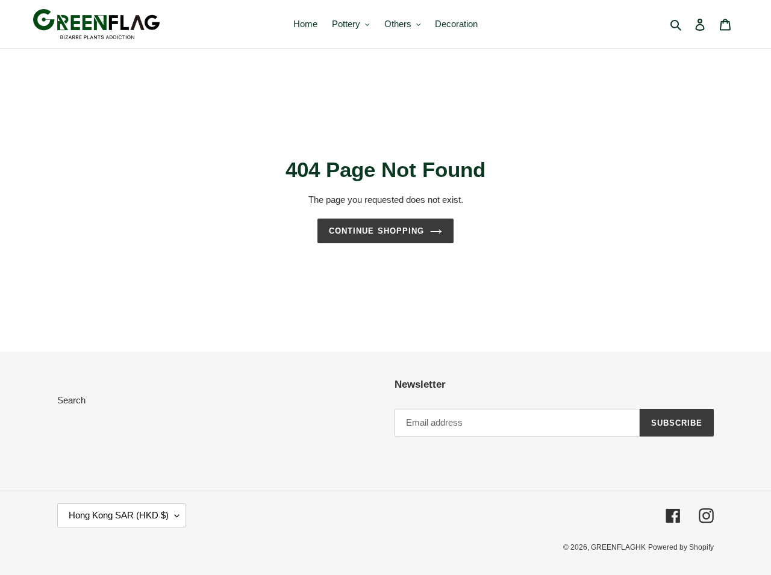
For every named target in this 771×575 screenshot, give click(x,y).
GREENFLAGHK (618, 547)
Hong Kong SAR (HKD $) (119, 515)
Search (71, 400)
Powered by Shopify (681, 547)
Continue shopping (376, 230)
